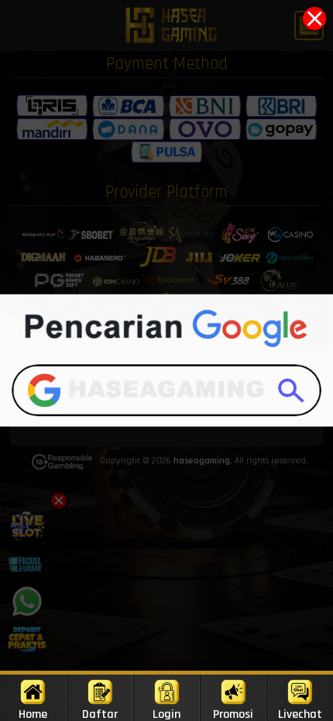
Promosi (233, 713)
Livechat (300, 713)
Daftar (100, 713)
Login (166, 713)
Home (33, 713)
